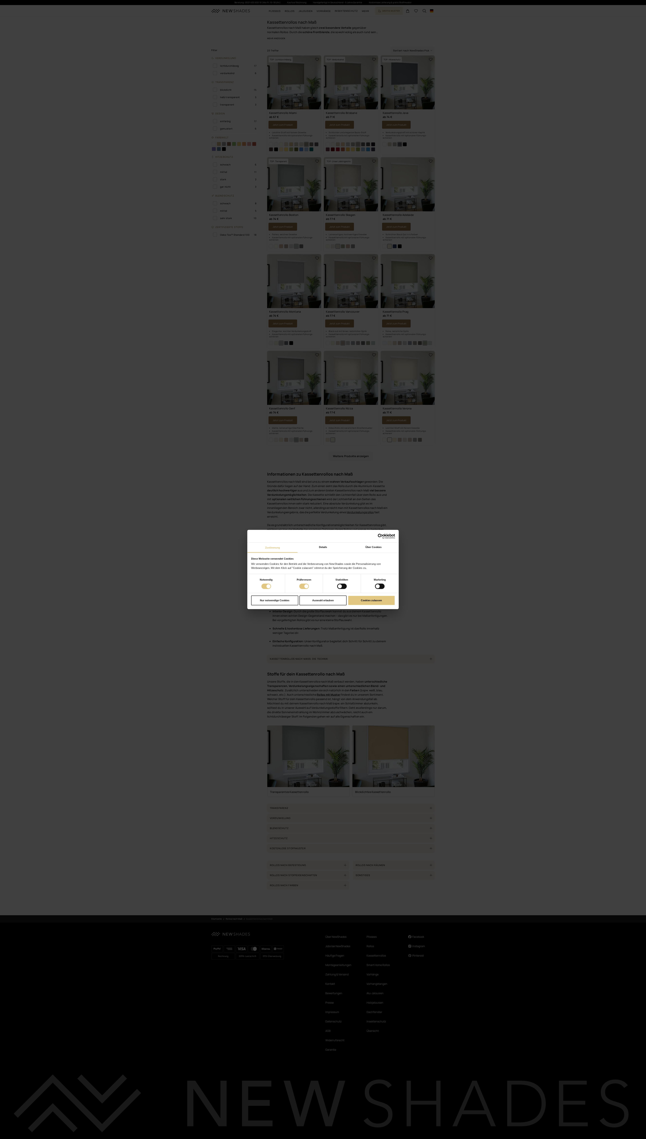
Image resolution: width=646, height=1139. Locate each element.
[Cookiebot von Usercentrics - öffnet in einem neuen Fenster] (380, 536)
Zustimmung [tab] (272, 547)
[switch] (304, 586)
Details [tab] (323, 547)
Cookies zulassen (371, 600)
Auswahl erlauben (323, 600)
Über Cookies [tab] (373, 547)
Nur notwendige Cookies (274, 600)
